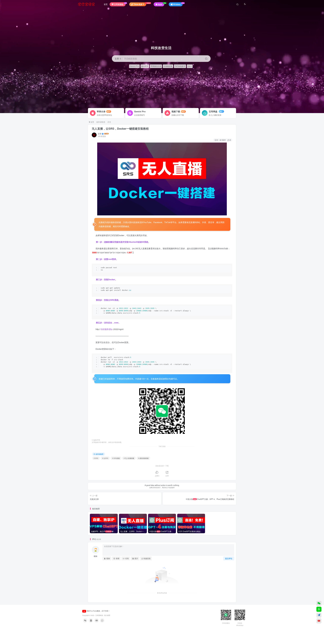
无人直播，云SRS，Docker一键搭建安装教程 (120, 128)
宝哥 (99, 133)
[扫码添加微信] (318, 603)
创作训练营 (100, 122)
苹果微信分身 (156, 66)
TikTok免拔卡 (180, 66)
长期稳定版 (168, 66)
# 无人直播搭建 (129, 458)
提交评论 (228, 558)
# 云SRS (105, 458)
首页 (106, 4)
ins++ (190, 66)
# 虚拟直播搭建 (143, 458)
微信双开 (144, 66)
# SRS (96, 458)
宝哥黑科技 (99, 615)
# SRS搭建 (116, 458)
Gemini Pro (134, 66)
